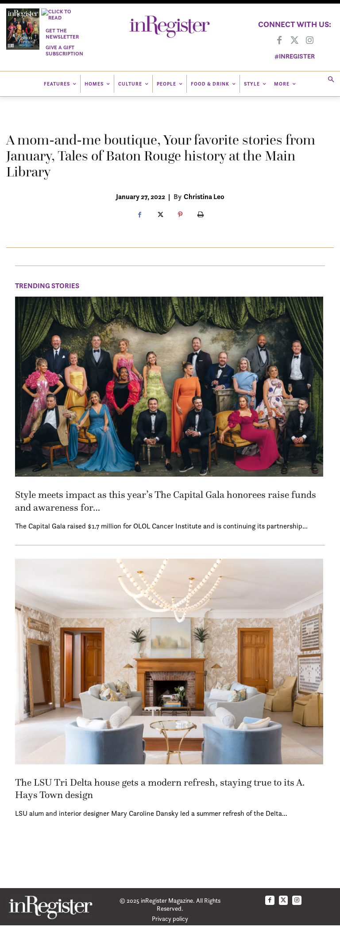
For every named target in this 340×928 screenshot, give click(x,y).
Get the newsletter (62, 33)
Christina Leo (204, 196)
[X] (160, 215)
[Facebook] (279, 40)
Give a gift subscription (64, 50)
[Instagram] (309, 40)
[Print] (200, 215)
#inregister (294, 56)
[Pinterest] (180, 215)
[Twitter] (294, 40)
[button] (331, 80)
